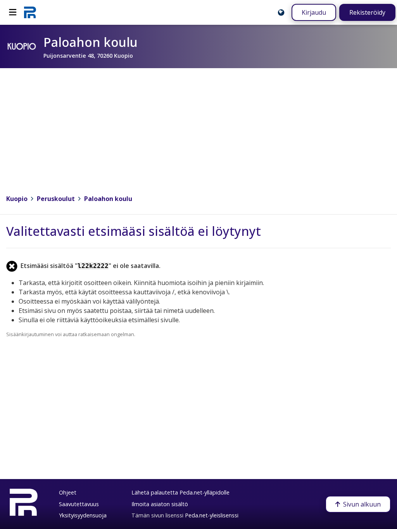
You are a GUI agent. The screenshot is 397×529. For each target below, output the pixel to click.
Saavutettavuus (79, 504)
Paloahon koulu (108, 198)
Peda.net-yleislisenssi (211, 515)
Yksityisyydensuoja (83, 515)
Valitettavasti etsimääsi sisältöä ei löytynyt (133, 231)
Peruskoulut (56, 198)
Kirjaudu (314, 12)
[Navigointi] (12, 12)
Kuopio (17, 198)
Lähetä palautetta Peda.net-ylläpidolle (180, 492)
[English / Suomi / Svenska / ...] (281, 12)
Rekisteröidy (367, 12)
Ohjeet (67, 492)
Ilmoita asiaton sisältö (159, 504)
